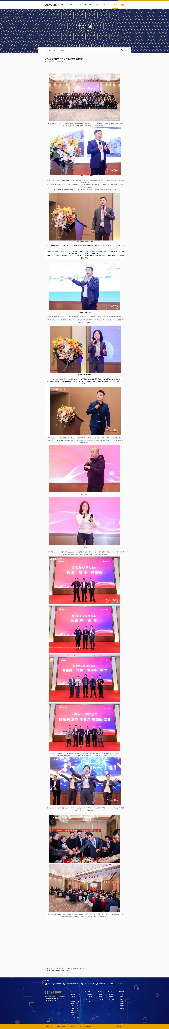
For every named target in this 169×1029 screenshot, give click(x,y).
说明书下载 (111, 999)
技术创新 (100, 996)
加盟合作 (100, 994)
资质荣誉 (122, 1003)
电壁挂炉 (74, 999)
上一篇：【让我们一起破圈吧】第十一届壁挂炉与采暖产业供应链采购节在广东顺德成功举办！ (67, 968)
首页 (71, 4)
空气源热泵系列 (76, 994)
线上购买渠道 (88, 996)
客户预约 (111, 994)
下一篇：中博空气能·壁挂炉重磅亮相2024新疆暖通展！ (58, 970)
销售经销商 (100, 999)
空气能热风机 (75, 1017)
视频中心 (122, 1001)
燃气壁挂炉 (75, 996)
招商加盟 (97, 4)
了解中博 (115, 4)
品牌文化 (122, 996)
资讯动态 (62, 50)
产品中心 (78, 4)
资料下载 (111, 996)
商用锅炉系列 (75, 1001)
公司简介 (122, 994)
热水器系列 (75, 1003)
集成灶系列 (75, 1005)
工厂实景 (122, 1005)
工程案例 (87, 999)
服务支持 (87, 1001)
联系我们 (122, 1008)
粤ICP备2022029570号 (73, 1026)
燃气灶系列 (75, 1010)
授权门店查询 (88, 994)
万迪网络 (122, 1026)
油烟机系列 (75, 1008)
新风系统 (74, 1012)
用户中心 (106, 4)
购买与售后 (88, 4)
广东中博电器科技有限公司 (60, 1026)
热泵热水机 (75, 1014)
